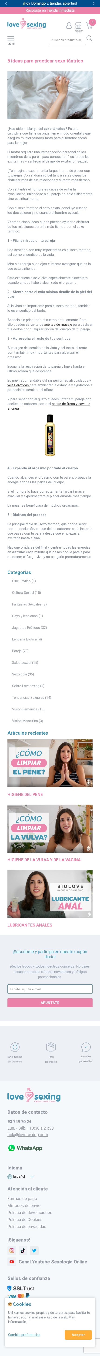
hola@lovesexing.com (27, 1134)
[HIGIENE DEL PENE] (50, 788)
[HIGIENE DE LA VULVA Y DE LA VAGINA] (50, 853)
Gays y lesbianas (25, 616)
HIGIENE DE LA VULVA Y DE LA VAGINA (44, 859)
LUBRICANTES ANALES (29, 925)
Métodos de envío (23, 1205)
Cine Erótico (21, 581)
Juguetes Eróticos (26, 628)
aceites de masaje (58, 324)
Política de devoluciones (29, 1212)
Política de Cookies (25, 1219)
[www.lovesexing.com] (33, 1100)
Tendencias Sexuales (28, 697)
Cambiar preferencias (24, 1335)
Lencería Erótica (24, 639)
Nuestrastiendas (79, 31)
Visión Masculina (25, 721)
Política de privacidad (26, 1226)
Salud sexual (21, 663)
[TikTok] (23, 1250)
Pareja (17, 651)
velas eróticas (18, 385)
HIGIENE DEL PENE (25, 794)
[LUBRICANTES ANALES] (50, 918)
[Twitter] (34, 1250)
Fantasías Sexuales (27, 604)
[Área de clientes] (69, 25)
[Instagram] (11, 1250)
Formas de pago (22, 1198)
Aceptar (78, 1335)
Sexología (19, 674)
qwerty (94, 3)
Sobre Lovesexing (25, 686)
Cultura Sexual (23, 593)
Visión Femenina (24, 709)
